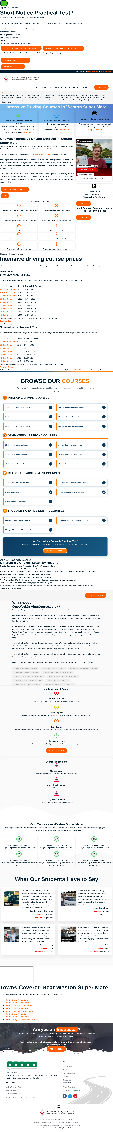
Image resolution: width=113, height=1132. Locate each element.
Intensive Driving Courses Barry (16, 1000)
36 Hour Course (6, 309)
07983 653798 (106, 71)
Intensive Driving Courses (40, 154)
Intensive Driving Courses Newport (17, 1008)
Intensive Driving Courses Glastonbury (19, 1011)
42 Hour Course (6, 312)
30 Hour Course (6, 305)
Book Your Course (6, 321)
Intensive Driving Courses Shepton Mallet (20, 1020)
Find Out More (64, 129)
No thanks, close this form (15, 60)
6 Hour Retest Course (8, 292)
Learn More (27, 132)
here (101, 194)
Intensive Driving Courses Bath (16, 1014)
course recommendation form (43, 370)
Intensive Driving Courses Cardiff (17, 1003)
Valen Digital (67, 1128)
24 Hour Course (6, 302)
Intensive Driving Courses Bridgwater (18, 1005)
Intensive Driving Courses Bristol (17, 1017)
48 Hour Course (6, 315)
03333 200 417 (92, 71)
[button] (101, 87)
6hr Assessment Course (9, 289)
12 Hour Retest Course (8, 296)
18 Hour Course (6, 299)
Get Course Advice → (55, 551)
